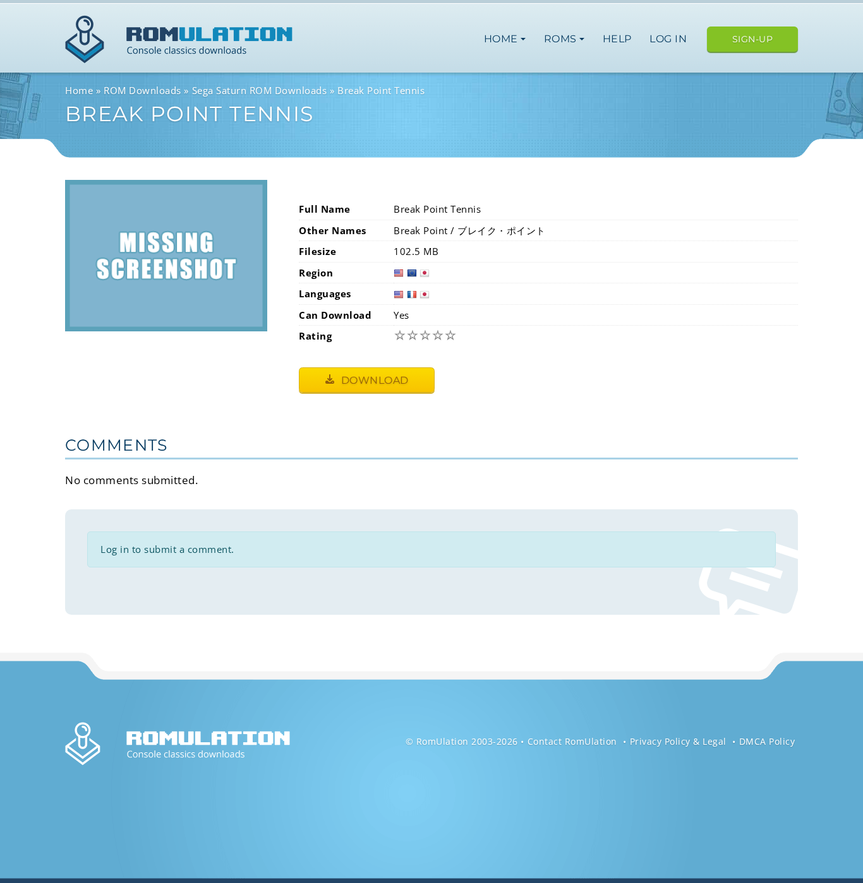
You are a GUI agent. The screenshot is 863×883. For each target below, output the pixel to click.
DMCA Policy (767, 741)
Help (617, 39)
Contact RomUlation (572, 741)
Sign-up (752, 39)
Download (373, 380)
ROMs (562, 39)
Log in (668, 39)
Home (502, 39)
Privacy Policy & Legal (678, 741)
